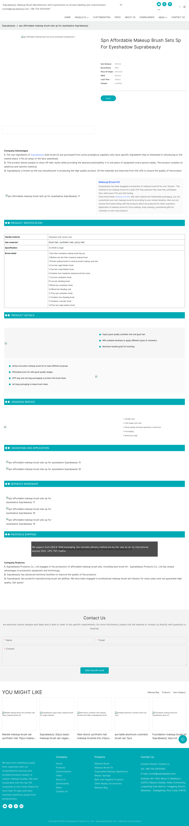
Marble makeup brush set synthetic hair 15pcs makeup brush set (19, 736)
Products (166, 692)
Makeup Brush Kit (109, 182)
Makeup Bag (153, 692)
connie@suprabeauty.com (162, 773)
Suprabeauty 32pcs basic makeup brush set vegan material (54, 736)
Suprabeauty (8, 25)
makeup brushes (122, 196)
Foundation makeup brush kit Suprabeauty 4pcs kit (169, 736)
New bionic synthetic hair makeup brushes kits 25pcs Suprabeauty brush (93, 736)
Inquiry (108, 98)
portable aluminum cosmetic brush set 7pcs (131, 736)
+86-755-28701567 (40, 8)
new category (179, 692)
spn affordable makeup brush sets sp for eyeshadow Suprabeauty (53, 25)
